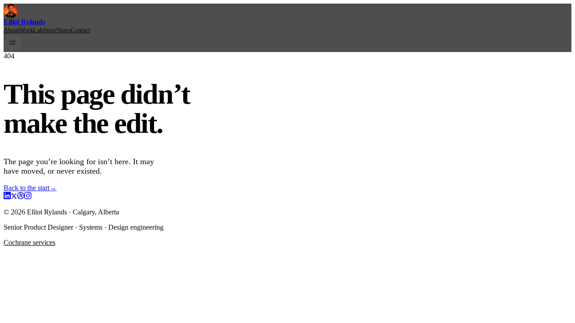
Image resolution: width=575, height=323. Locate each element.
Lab (38, 30)
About (11, 30)
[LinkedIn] (7, 197)
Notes (64, 30)
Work (26, 30)
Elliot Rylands (24, 22)
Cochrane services (29, 242)
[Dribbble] (20, 197)
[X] (14, 197)
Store (50, 30)
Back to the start (30, 188)
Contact (80, 30)
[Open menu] (13, 43)
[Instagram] (27, 197)
